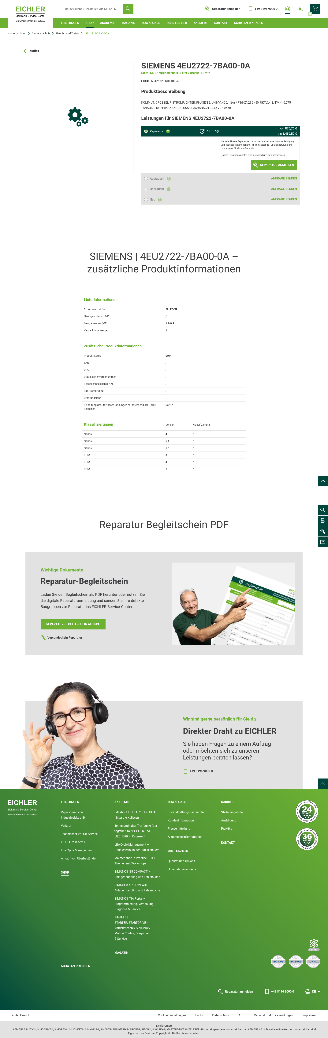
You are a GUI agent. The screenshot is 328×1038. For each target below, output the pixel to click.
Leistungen (70, 23)
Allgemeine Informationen (185, 837)
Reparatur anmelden (239, 991)
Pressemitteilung (179, 828)
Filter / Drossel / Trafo (195, 73)
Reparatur (159, 131)
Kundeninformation (181, 820)
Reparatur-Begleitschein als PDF (73, 624)
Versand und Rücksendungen (273, 1015)
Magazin (128, 23)
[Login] (300, 9)
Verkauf (66, 826)
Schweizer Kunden (248, 23)
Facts (199, 1015)
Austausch (160, 178)
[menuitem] (323, 481)
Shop (90, 23)
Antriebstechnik (41, 33)
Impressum (310, 1015)
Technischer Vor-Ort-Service (79, 834)
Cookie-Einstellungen (172, 1015)
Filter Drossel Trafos (67, 33)
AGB (241, 1015)
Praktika (226, 828)
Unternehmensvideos (182, 869)
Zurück (34, 51)
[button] (157, 131)
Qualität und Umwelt (181, 861)
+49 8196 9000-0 (201, 771)
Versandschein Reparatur (64, 637)
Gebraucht (159, 189)
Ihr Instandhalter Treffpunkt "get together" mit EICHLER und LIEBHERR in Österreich (135, 831)
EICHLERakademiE (73, 842)
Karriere (200, 23)
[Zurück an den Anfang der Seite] (323, 481)
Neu (155, 199)
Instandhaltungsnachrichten (186, 812)
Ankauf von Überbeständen (79, 858)
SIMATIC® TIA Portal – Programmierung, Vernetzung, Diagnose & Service (134, 904)
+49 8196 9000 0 (282, 991)
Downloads (151, 23)
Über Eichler (177, 23)
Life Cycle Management (77, 850)
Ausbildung (228, 820)
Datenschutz (220, 1015)
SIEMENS (147, 73)
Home (11, 33)
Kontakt (221, 23)
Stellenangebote (232, 812)
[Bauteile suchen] (128, 9)
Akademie (107, 23)
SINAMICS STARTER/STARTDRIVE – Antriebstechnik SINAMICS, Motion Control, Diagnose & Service (132, 928)
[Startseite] (30, 14)
